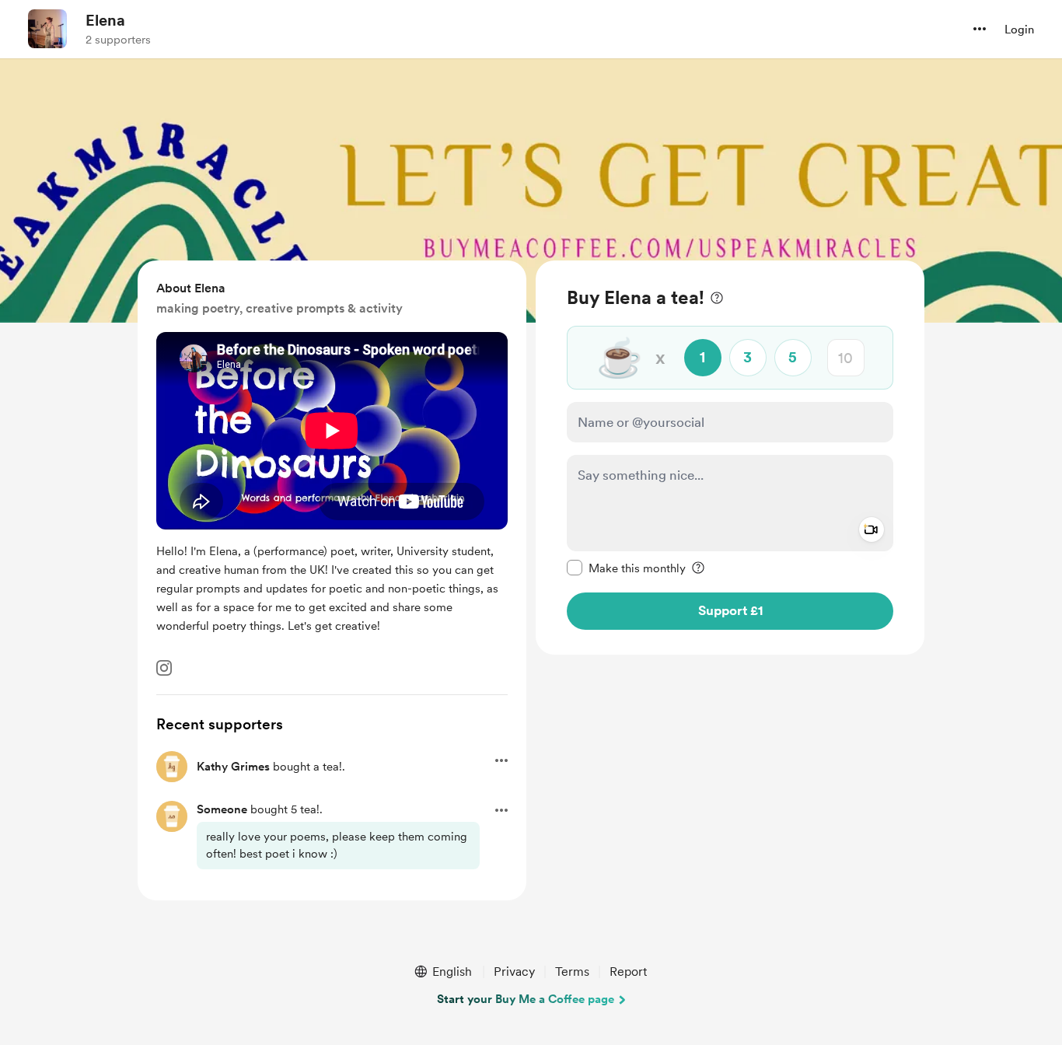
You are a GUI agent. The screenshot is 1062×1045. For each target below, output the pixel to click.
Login (1019, 30)
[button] (979, 28)
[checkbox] (626, 567)
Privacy (514, 971)
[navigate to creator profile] (47, 28)
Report (628, 971)
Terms (572, 971)
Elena (105, 20)
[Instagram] (164, 668)
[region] (730, 457)
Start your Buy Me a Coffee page (525, 999)
